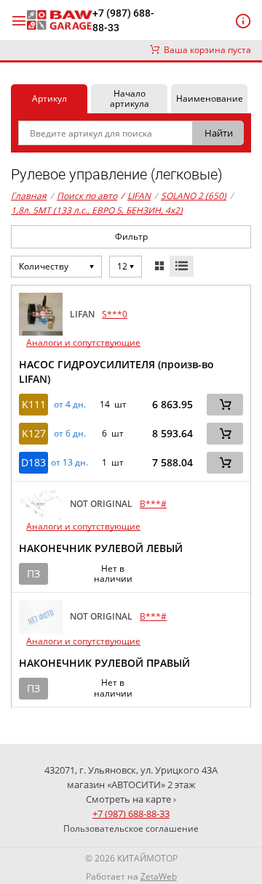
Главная (29, 196)
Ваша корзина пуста (205, 50)
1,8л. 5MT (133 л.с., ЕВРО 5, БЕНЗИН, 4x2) (97, 210)
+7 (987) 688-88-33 (123, 20)
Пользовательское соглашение (131, 828)
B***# (153, 504)
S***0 (114, 314)
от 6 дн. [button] (70, 433)
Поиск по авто (87, 196)
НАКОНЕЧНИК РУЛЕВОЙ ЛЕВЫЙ (101, 548)
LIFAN (136, 196)
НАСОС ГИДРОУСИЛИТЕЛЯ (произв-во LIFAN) (116, 371)
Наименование (209, 98)
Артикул (49, 98)
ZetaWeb (158, 876)
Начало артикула (129, 98)
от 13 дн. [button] (69, 462)
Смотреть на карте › (131, 799)
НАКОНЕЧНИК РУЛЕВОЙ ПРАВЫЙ (104, 663)
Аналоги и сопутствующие (83, 342)
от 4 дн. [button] (70, 404)
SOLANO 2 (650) (193, 196)
